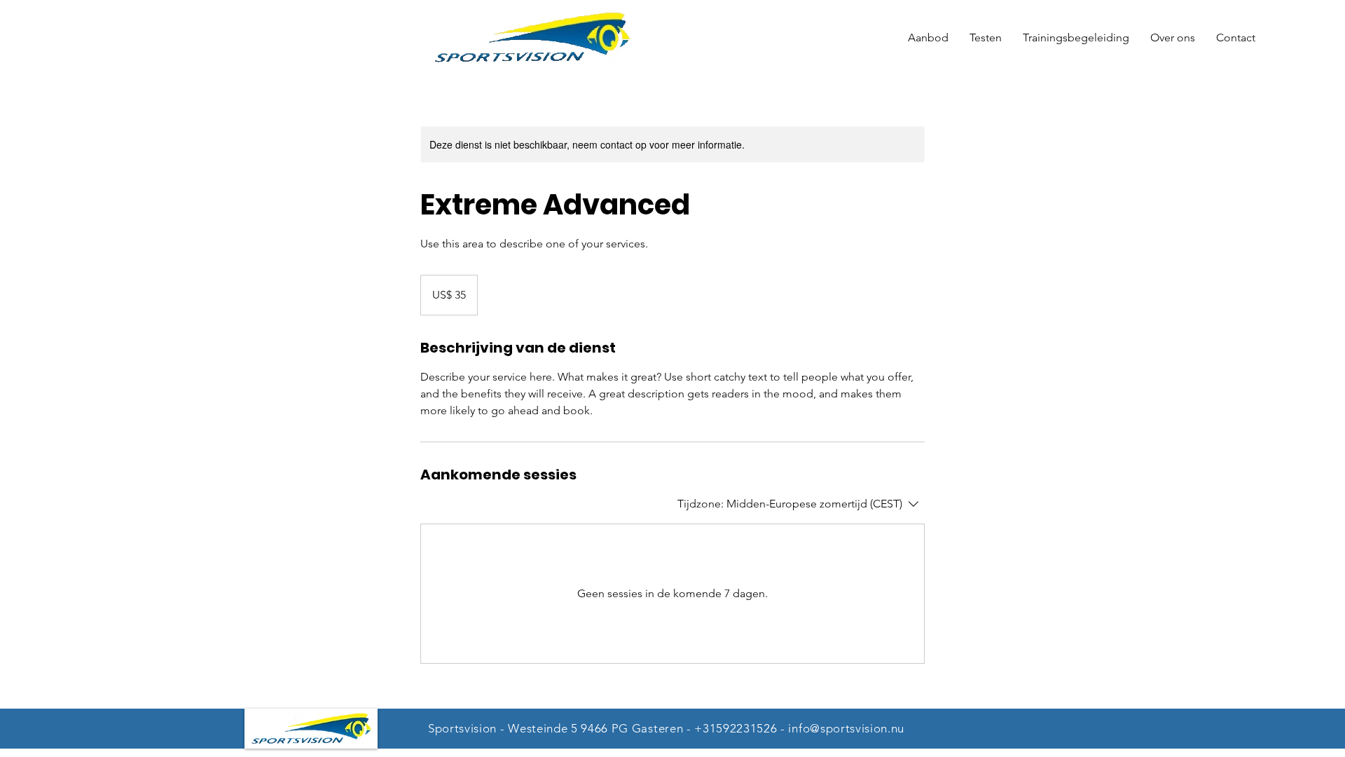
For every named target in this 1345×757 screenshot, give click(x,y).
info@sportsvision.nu (846, 728)
